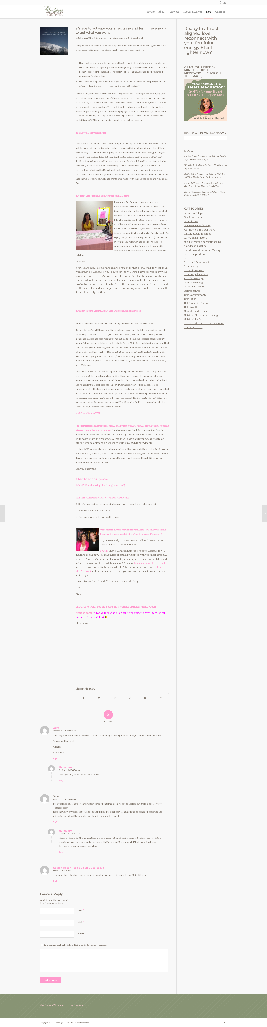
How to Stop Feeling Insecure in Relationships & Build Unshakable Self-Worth (205, 193)
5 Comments (100, 38)
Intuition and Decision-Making (202, 250)
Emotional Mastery (195, 237)
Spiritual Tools (192, 319)
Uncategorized (193, 327)
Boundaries (191, 221)
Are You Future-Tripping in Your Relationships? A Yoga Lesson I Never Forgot (205, 158)
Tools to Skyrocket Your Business (204, 323)
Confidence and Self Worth (200, 229)
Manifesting (191, 266)
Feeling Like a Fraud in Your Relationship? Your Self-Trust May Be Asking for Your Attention (204, 175)
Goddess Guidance (195, 245)
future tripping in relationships (202, 241)
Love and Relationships (198, 262)
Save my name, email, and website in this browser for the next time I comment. (75, 945)
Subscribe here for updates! (92, 478)
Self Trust (190, 298)
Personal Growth (194, 286)
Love (187, 258)
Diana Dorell (137, 38)
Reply (55, 758)
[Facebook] (220, 2)
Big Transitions (193, 217)
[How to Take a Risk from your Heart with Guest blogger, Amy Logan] (264, 513)
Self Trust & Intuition (196, 302)
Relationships (118, 38)
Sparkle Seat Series (195, 311)
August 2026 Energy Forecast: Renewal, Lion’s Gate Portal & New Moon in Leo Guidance (204, 184)
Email (81, 921)
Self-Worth (190, 306)
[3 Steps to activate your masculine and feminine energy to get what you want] (54, 41)
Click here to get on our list (71, 1004)
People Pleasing (193, 282)
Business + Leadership (197, 225)
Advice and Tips (193, 213)
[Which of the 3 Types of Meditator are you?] (2, 513)
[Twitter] (224, 2)
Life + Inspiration (194, 254)
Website (81, 933)
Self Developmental (195, 294)
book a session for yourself (150, 562)
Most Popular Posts (196, 274)
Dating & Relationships (197, 233)
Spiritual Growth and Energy (201, 315)
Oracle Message (193, 278)
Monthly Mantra (194, 270)
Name (81, 910)
